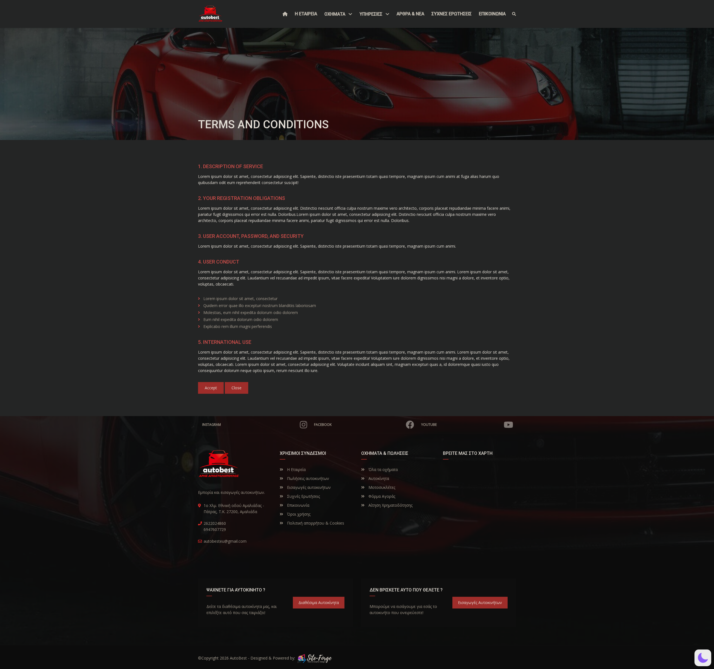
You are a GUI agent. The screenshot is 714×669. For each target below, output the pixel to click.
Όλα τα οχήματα (382, 469)
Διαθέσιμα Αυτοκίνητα (318, 602)
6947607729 (215, 529)
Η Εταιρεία (296, 469)
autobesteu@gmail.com (225, 541)
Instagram (211, 424)
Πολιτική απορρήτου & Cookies (315, 523)
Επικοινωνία (297, 505)
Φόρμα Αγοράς (381, 496)
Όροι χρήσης (298, 514)
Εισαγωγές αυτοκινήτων (308, 487)
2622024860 (215, 523)
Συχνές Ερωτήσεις (303, 496)
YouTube (429, 424)
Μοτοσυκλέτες (381, 487)
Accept (211, 387)
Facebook (323, 424)
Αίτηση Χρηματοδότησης (390, 505)
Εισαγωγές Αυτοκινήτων (480, 602)
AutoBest (238, 658)
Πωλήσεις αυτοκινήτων (307, 478)
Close (236, 387)
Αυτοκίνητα (378, 478)
